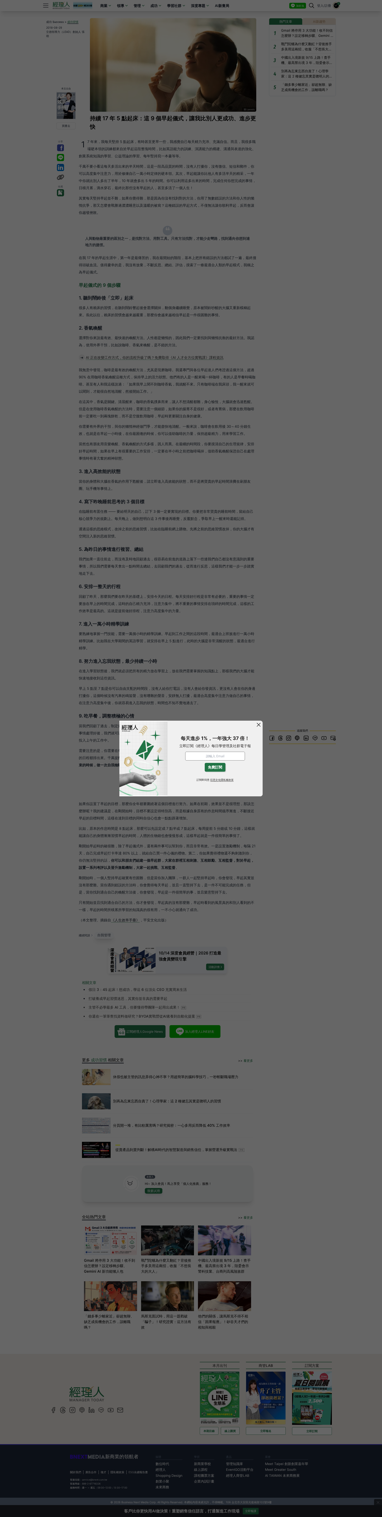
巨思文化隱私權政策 (222, 779)
